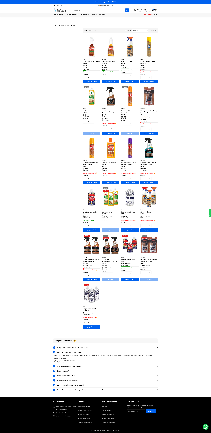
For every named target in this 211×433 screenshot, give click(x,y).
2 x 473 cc (85, 263)
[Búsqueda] (127, 10)
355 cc (104, 116)
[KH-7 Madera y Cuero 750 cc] (130, 47)
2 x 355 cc (104, 265)
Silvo (122, 209)
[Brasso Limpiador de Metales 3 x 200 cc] (130, 245)
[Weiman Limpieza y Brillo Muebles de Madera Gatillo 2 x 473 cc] (91, 245)
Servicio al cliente (109, 402)
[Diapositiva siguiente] (130, 5)
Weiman (104, 108)
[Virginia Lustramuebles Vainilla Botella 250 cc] (111, 47)
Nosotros (81, 402)
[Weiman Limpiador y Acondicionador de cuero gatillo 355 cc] (111, 96)
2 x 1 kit (142, 263)
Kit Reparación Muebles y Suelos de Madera (148, 112)
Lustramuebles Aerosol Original (148, 62)
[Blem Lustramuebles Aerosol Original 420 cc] (149, 47)
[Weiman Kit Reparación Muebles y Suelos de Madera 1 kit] (149, 96)
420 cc (142, 65)
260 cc (104, 166)
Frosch (84, 108)
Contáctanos (58, 402)
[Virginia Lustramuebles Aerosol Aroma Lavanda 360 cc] (130, 148)
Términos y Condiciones (85, 410)
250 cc (85, 65)
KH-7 (122, 59)
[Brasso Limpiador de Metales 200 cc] (91, 197)
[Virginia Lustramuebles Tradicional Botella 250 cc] (91, 47)
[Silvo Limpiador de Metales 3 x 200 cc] (91, 294)
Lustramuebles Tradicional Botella (91, 62)
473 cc (142, 166)
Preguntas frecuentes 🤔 (65, 340)
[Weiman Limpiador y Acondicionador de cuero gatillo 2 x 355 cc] (111, 245)
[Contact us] (206, 427)
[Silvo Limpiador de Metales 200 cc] (130, 197)
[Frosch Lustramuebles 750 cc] (91, 96)
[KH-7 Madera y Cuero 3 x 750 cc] (149, 197)
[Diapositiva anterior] (81, 5)
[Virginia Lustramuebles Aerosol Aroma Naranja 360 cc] (130, 96)
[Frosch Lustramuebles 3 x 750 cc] (111, 197)
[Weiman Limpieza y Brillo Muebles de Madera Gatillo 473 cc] (149, 148)
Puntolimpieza (101, 430)
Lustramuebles (88, 111)
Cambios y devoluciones (85, 422)
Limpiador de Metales (90, 212)
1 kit (141, 114)
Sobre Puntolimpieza (84, 406)
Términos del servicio (108, 418)
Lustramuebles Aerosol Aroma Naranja (128, 112)
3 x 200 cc (124, 261)
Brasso (84, 210)
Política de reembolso (108, 422)
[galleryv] (90, 30)
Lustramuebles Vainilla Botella (109, 62)
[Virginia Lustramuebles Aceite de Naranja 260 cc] (111, 148)
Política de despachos (84, 418)
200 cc (85, 214)
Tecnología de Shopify (113, 430)
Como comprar (106, 410)
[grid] (85, 30)
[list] (95, 30)
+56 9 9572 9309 (111, 2)
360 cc (123, 114)
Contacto (104, 406)
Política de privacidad (84, 414)
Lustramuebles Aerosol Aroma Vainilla (90, 164)
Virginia (85, 59)
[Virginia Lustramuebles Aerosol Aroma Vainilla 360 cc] (91, 148)
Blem (141, 59)
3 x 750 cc (105, 214)
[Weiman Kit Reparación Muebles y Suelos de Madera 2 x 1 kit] (149, 245)
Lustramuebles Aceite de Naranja (110, 164)
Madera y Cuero (126, 61)
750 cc (123, 63)
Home (55, 25)
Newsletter (133, 402)
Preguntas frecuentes (108, 414)
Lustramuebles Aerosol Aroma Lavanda (128, 164)
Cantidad (85, 74)
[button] (58, 15)
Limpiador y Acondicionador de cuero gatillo (110, 113)
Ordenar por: (128, 30)
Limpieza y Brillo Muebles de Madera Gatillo (148, 164)
